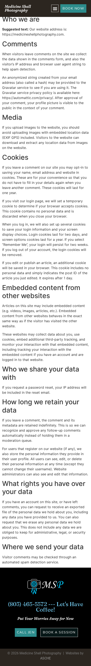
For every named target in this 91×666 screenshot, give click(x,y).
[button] (55, 8)
